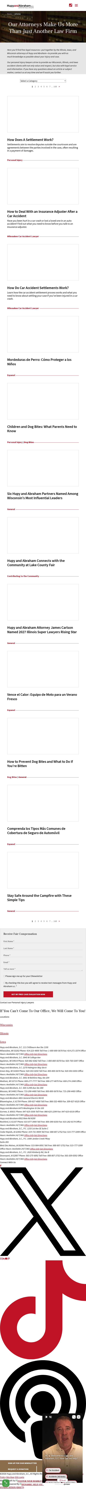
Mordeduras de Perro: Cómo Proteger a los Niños (39, 361)
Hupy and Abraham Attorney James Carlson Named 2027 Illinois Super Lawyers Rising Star (42, 629)
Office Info (29, 1054)
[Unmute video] (46, 1417)
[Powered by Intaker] (67, 1484)
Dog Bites (29, 442)
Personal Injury (14, 160)
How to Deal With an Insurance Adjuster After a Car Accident (42, 213)
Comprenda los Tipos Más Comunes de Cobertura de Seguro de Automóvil (36, 830)
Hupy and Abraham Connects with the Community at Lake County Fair (36, 562)
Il (4, 1033)
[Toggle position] (74, 1417)
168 (55, 86)
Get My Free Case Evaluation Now (28, 994)
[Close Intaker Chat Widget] (78, 1417)
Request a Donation (18, 1469)
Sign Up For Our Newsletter (22, 1463)
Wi (6, 1025)
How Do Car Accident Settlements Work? (38, 288)
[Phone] (70, 5)
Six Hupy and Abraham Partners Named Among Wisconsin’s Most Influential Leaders (42, 495)
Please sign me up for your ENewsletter (23, 976)
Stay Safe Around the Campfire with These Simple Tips (39, 897)
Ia (3, 1042)
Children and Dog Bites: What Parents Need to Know (42, 428)
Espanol (11, 375)
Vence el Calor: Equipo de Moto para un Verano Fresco (42, 696)
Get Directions (40, 1054)
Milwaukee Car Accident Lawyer (23, 236)
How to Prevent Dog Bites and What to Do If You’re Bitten (40, 763)
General (11, 509)
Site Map (10, 1477)
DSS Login (19, 1477)
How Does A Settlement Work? (30, 140)
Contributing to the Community (23, 576)
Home (9, 14)
